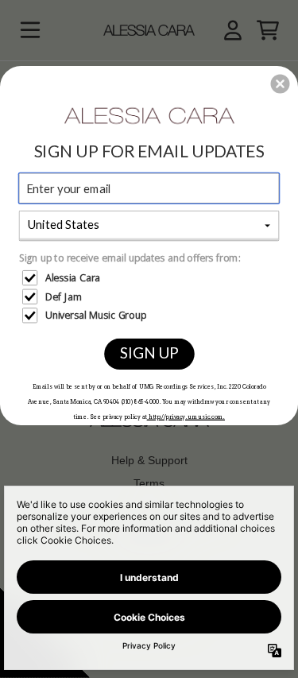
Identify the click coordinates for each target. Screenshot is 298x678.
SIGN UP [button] (149, 352)
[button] (280, 83)
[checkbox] (150, 277)
